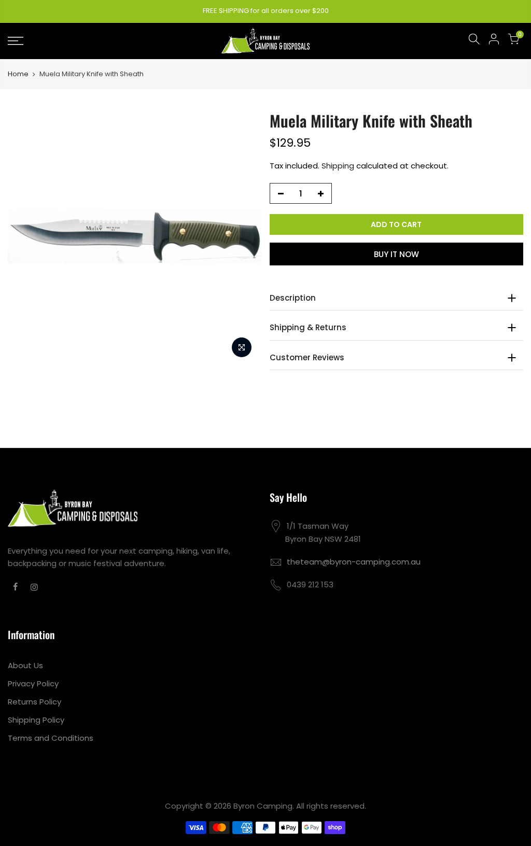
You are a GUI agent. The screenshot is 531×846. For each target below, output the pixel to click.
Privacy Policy (33, 683)
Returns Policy (34, 701)
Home (18, 74)
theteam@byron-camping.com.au (354, 561)
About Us (25, 665)
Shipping (338, 165)
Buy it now (396, 254)
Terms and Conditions (50, 737)
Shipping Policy (36, 719)
